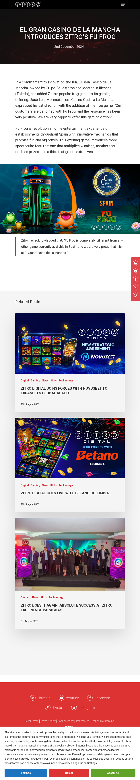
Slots (53, 380)
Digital (25, 380)
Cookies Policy (107, 763)
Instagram (87, 707)
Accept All (113, 772)
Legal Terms (31, 721)
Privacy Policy (48, 721)
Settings (26, 772)
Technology (66, 380)
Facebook (102, 698)
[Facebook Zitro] (90, 698)
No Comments (98, 46)
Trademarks (82, 721)
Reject (69, 772)
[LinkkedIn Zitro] (33, 698)
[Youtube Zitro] (61, 698)
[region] (70, 753)
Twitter (57, 707)
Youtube (72, 698)
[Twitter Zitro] (47, 707)
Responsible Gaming (102, 721)
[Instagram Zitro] (74, 707)
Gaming (35, 380)
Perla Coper (42, 46)
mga (67, 726)
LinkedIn (43, 698)
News (45, 380)
